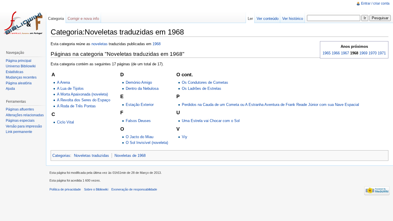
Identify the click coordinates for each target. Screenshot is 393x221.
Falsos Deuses (138, 121)
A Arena (63, 82)
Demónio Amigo (139, 82)
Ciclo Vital (65, 122)
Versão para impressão (24, 126)
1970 (373, 53)
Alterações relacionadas (25, 115)
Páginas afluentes (20, 109)
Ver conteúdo (267, 18)
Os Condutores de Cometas (205, 82)
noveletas (99, 44)
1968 (156, 44)
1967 (345, 53)
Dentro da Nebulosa (142, 88)
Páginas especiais (20, 121)
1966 (336, 53)
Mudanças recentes (21, 77)
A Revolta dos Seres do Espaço (83, 100)
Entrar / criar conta (375, 3)
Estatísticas (14, 72)
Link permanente (19, 132)
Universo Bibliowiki (21, 66)
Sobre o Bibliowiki (96, 189)
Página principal (18, 61)
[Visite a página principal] (23, 23)
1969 (363, 53)
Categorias (61, 155)
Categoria (56, 18)
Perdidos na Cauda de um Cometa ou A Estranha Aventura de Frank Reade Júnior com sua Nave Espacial (270, 104)
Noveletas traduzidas (91, 155)
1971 (382, 53)
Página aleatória (19, 83)
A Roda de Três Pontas (76, 106)
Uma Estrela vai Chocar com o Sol (211, 121)
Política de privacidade (65, 189)
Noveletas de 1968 (130, 155)
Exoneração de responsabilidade (134, 189)
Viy (184, 137)
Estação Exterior (140, 104)
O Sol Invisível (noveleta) (147, 142)
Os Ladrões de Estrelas (201, 88)
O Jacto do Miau (139, 137)
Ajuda (10, 89)
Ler (250, 18)
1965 (327, 53)
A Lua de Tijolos (70, 88)
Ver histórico (292, 18)
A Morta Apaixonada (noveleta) (82, 94)
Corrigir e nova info (83, 18)
